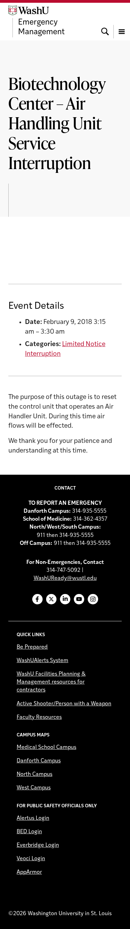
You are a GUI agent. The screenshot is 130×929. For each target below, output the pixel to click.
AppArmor (29, 872)
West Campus (34, 788)
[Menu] (121, 21)
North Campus (34, 774)
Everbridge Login (38, 845)
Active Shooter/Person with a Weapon (64, 704)
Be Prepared (32, 647)
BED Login (29, 832)
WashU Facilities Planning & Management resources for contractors (51, 682)
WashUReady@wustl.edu (65, 578)
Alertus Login (33, 818)
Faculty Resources (39, 717)
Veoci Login (31, 859)
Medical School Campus (46, 747)
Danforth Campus (39, 761)
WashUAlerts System (42, 660)
